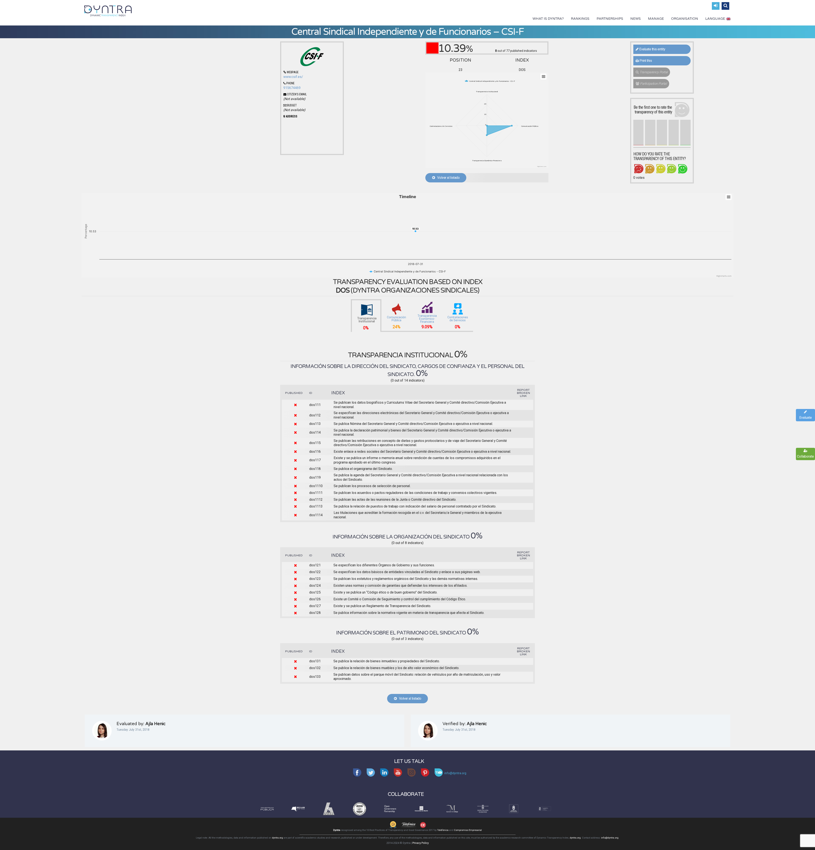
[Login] (716, 6)
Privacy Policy (420, 842)
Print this (645, 61)
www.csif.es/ (293, 77)
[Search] (725, 6)
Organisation (684, 19)
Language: (715, 19)
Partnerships (610, 19)
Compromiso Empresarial (468, 830)
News (635, 19)
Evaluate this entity (652, 49)
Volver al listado (447, 178)
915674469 (292, 88)
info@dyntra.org (609, 837)
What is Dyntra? (548, 19)
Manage (656, 19)
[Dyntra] (108, 10)
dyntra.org (277, 837)
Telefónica (442, 830)
